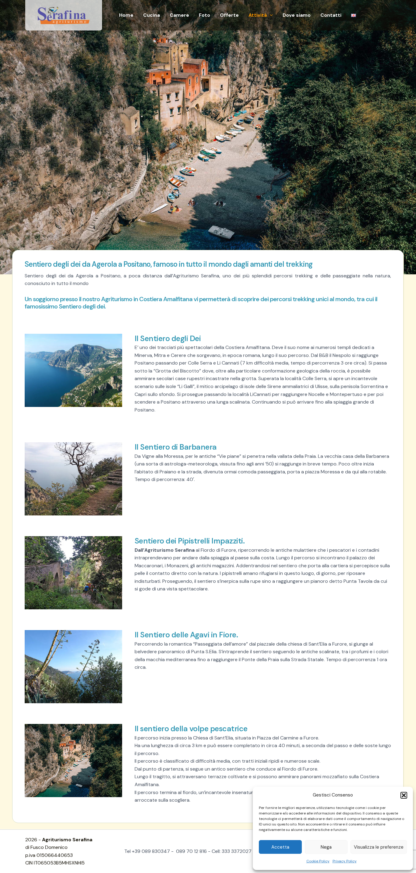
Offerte (229, 15)
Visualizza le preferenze (379, 847)
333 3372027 (236, 851)
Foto (204, 15)
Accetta (280, 847)
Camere (179, 15)
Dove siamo (297, 15)
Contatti (330, 15)
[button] (404, 795)
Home (126, 15)
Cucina (151, 15)
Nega (326, 847)
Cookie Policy (318, 861)
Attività (258, 15)
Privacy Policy (345, 861)
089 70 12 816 (191, 851)
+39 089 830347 (151, 851)
